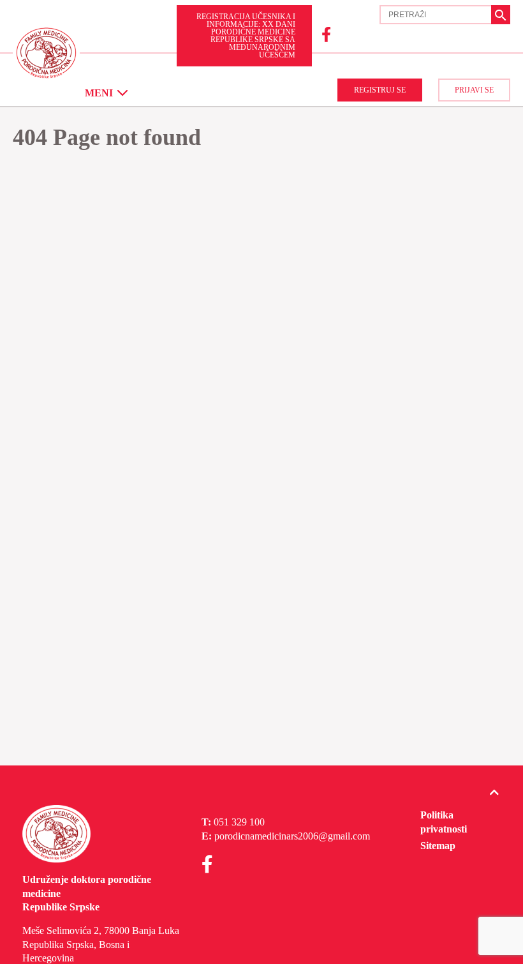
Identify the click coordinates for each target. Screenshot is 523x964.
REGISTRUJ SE (380, 90)
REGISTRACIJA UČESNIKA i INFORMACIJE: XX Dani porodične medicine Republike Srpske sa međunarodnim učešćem (245, 35)
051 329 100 (239, 822)
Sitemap (437, 845)
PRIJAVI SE (474, 90)
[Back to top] (494, 793)
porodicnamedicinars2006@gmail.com (292, 836)
